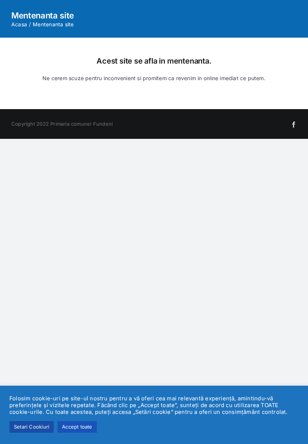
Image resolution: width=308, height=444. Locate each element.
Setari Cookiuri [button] (31, 427)
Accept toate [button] (77, 427)
